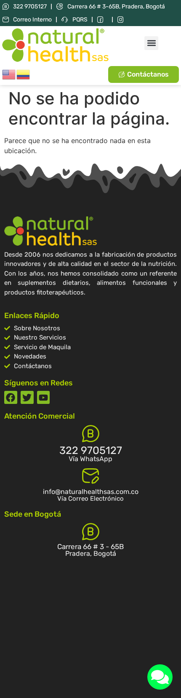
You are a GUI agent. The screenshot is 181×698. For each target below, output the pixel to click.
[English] (9, 73)
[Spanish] (23, 73)
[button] (151, 43)
